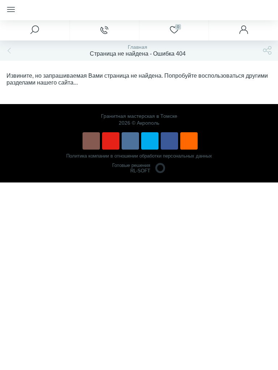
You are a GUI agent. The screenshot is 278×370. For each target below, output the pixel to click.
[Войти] (243, 30)
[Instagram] (91, 141)
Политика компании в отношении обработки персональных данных (139, 156)
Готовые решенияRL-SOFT (131, 168)
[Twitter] (150, 141)
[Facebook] (169, 141)
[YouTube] (110, 141)
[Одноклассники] (189, 141)
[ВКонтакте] (130, 141)
